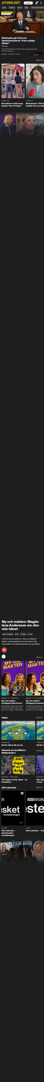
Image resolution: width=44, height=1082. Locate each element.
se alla (39, 60)
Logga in (28, 3)
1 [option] (3, 656)
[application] (22, 23)
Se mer (36, 55)
